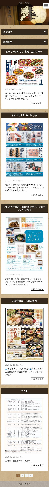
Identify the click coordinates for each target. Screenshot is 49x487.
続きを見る (38, 103)
